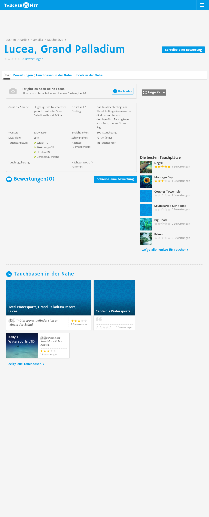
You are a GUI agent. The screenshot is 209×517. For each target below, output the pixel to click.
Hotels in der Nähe (88, 75)
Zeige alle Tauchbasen (24, 364)
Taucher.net (21, 5)
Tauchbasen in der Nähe (54, 75)
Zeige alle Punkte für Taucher (164, 250)
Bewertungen (23, 75)
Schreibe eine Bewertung (183, 50)
